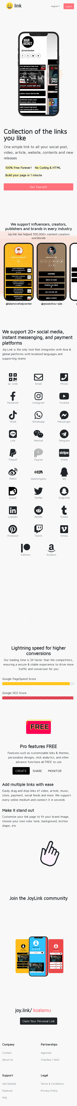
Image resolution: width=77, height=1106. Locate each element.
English (54, 6)
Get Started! (38, 187)
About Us (7, 1059)
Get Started (9, 1083)
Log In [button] (68, 6)
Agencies (46, 1052)
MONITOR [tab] (54, 771)
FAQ (4, 1097)
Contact (7, 1052)
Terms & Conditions (52, 1083)
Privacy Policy (49, 1090)
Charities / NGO (50, 1059)
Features (7, 1090)
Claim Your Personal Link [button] (38, 1021)
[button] (14, 6)
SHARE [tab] (37, 771)
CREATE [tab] (21, 771)
